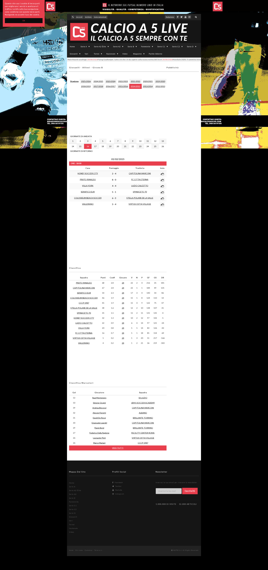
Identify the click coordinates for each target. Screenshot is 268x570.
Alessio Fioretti (99, 413)
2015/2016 (123, 86)
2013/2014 (148, 86)
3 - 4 (114, 204)
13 (163, 141)
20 (118, 146)
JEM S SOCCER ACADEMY (143, 403)
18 (103, 146)
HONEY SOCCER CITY (88, 173)
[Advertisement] (118, 111)
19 (110, 146)
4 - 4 (114, 186)
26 (163, 146)
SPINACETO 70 (140, 192)
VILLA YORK (87, 185)
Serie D (190, 47)
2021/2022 (135, 81)
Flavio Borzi (99, 428)
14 (73, 146)
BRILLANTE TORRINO (143, 418)
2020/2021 (148, 81)
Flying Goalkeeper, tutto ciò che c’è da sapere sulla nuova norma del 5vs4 (111, 60)
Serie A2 (117, 47)
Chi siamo (79, 550)
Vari (86, 54)
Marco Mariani (99, 443)
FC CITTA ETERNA (139, 179)
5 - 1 (114, 192)
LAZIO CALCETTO (139, 185)
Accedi (79, 17)
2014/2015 (135, 86)
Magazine (137, 54)
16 (88, 146)
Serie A (84, 47)
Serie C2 (176, 47)
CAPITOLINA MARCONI (140, 173)
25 (155, 146)
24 (148, 146)
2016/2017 (110, 86)
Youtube (118, 490)
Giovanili (74, 54)
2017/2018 (98, 86)
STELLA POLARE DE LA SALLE (139, 198)
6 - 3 (114, 198)
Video (125, 54)
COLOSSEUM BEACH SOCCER (87, 198)
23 (140, 146)
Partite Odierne (155, 54)
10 (140, 141)
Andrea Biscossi (99, 408)
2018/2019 (86, 86)
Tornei (96, 54)
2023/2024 (110, 81)
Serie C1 (161, 47)
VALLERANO (88, 204)
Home (72, 47)
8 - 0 (114, 179)
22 (133, 146)
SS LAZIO (143, 398)
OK (23, 21)
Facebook (118, 482)
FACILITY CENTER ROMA (143, 433)
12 (155, 141)
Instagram (119, 494)
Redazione (170, 17)
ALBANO (143, 413)
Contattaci (89, 550)
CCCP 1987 (84, 303)
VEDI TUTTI (117, 448)
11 (148, 141)
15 (80, 146)
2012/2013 (160, 86)
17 (95, 146)
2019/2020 (160, 81)
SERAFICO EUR (88, 192)
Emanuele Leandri (99, 423)
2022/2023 (123, 81)
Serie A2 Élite (100, 47)
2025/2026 (86, 81)
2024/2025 (98, 81)
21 (125, 146)
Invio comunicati (100, 17)
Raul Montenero (99, 398)
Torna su (97, 550)
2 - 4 (114, 173)
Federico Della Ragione (99, 433)
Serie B (131, 47)
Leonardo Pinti (99, 438)
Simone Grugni (99, 403)
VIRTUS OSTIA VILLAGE (140, 204)
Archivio (88, 17)
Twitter (118, 486)
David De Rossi (99, 418)
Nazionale (110, 54)
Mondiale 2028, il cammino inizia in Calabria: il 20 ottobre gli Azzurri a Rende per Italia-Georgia (195, 60)
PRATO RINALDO (88, 179)
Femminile (145, 47)
